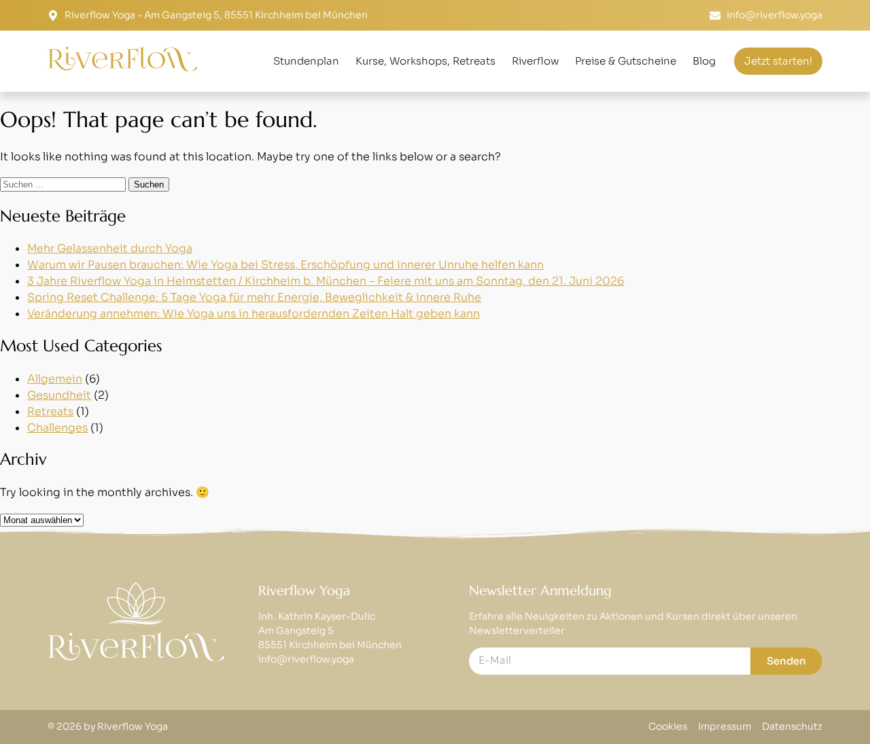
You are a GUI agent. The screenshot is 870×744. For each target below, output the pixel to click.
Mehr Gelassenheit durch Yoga (109, 248)
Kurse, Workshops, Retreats (425, 60)
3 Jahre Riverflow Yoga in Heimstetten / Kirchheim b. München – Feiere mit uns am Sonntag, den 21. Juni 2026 (325, 281)
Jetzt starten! (778, 60)
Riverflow (535, 60)
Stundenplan (306, 60)
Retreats (50, 411)
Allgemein (54, 379)
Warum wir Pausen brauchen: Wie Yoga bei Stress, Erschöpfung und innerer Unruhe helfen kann (285, 265)
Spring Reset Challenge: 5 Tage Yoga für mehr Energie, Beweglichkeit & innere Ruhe (254, 297)
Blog (704, 60)
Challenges (57, 428)
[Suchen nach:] (64, 184)
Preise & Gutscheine (625, 60)
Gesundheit (59, 395)
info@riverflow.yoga (306, 659)
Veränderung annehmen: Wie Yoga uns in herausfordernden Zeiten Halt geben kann (253, 313)
